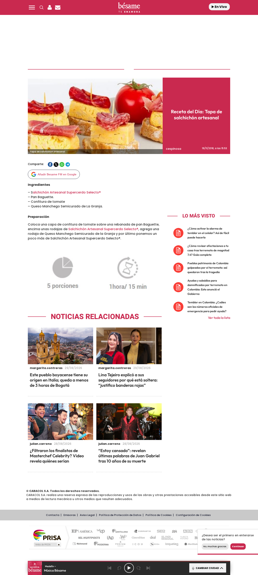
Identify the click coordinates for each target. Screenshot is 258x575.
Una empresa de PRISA (47, 535)
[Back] (109, 568)
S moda (154, 543)
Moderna (100, 543)
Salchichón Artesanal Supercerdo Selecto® (103, 229)
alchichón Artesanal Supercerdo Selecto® (67, 192)
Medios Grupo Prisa (47, 544)
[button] (31, 7)
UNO (110, 537)
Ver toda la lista (219, 318)
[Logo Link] (129, 7)
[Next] (148, 568)
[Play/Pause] (129, 568)
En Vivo (220, 6)
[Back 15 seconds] (119, 568)
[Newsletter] (58, 7)
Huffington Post (88, 537)
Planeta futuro (183, 537)
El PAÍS (83, 531)
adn (185, 531)
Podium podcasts (120, 543)
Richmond (80, 543)
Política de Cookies (159, 515)
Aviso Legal (87, 515)
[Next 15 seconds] (139, 568)
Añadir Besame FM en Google (57, 174)
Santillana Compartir (142, 531)
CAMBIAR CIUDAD (207, 568)
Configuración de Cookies (193, 515)
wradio (122, 537)
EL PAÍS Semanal (167, 537)
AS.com (172, 531)
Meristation (191, 543)
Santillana (121, 531)
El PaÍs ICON (137, 543)
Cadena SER (160, 531)
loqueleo (172, 543)
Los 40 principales (102, 531)
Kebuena (197, 537)
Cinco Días (138, 537)
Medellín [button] (49, 566)
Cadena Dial (153, 537)
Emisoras (69, 515)
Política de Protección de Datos (120, 515)
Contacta (52, 515)
